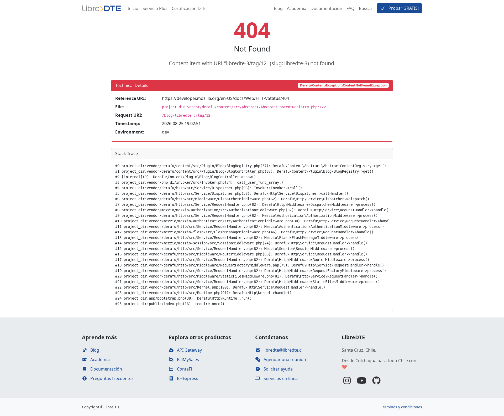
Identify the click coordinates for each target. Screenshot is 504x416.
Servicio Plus (155, 8)
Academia (296, 8)
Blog (278, 8)
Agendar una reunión (284, 359)
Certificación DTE (189, 8)
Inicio (133, 8)
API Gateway (189, 350)
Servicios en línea (280, 378)
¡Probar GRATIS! (402, 8)
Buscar (365, 8)
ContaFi (184, 369)
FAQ (350, 8)
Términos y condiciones (401, 406)
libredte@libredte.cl (282, 350)
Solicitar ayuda (277, 369)
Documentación (326, 8)
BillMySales (187, 359)
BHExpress (187, 378)
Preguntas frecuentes (111, 378)
